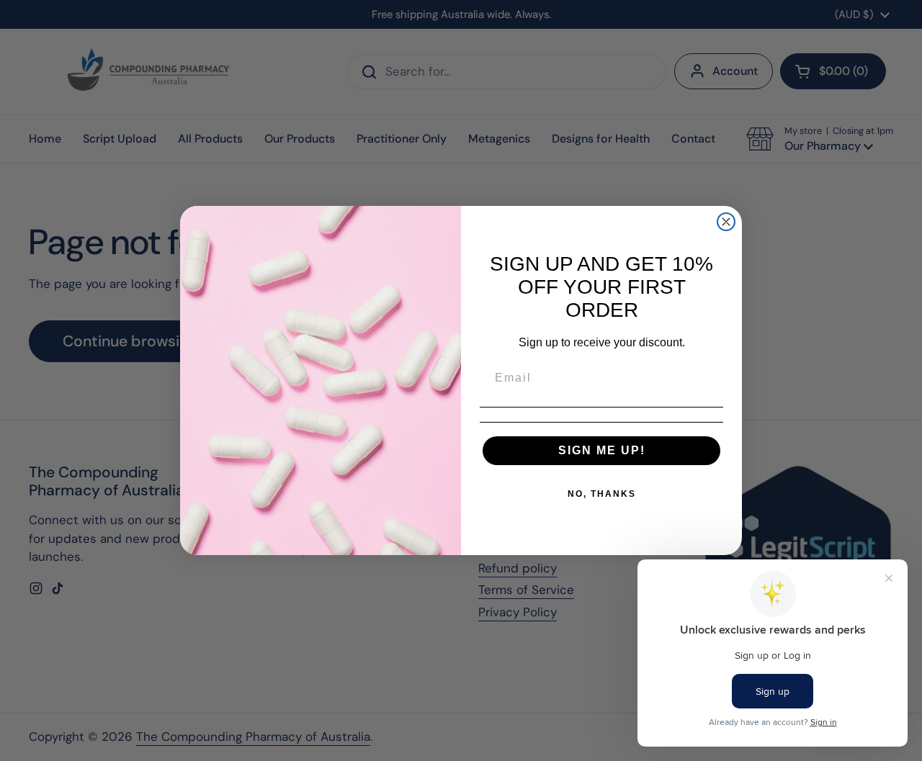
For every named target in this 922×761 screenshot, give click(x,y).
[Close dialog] (726, 221)
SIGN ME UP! (601, 450)
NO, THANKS (602, 494)
